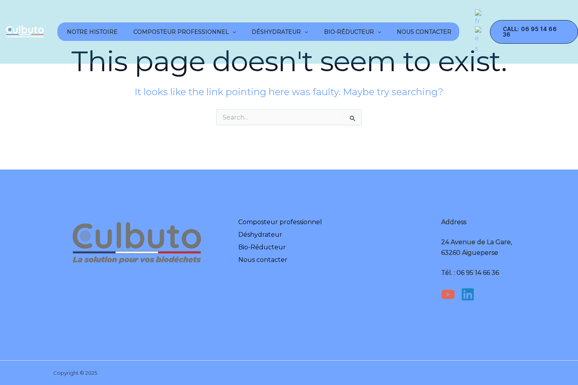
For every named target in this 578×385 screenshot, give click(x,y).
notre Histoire (91, 31)
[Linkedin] (468, 294)
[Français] (478, 17)
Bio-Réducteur (349, 31)
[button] (534, 32)
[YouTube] (448, 294)
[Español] (478, 40)
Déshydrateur (276, 31)
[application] (232, 31)
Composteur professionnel (181, 31)
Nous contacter (424, 31)
